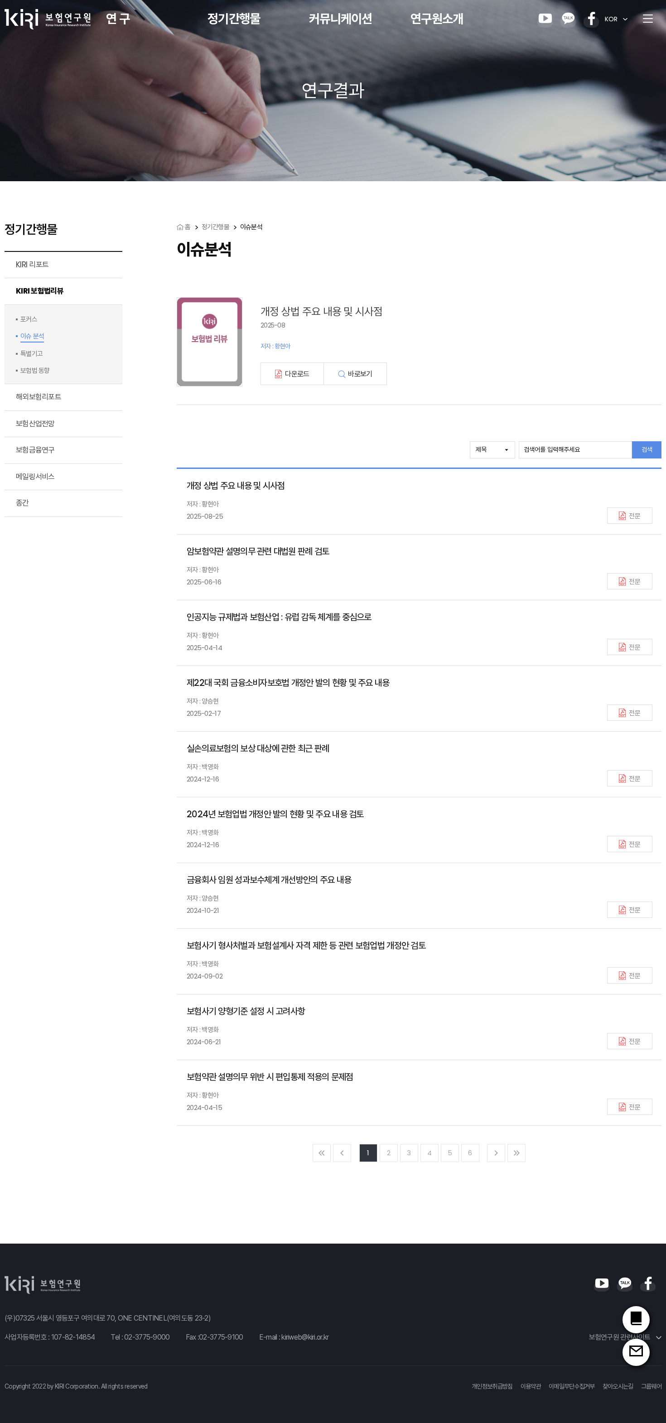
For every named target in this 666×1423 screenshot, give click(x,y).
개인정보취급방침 (492, 1386)
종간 (22, 502)
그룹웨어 (651, 1386)
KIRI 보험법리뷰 (39, 290)
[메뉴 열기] (647, 19)
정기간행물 (234, 19)
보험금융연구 (35, 449)
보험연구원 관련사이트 (620, 1337)
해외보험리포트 (38, 396)
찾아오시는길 (618, 1386)
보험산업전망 (35, 423)
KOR (611, 19)
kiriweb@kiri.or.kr (304, 1337)
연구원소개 (436, 19)
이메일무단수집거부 (572, 1386)
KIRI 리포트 (32, 264)
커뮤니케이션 (340, 19)
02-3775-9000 (146, 1337)
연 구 (118, 19)
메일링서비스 (35, 476)
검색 (647, 449)
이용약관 (531, 1386)
